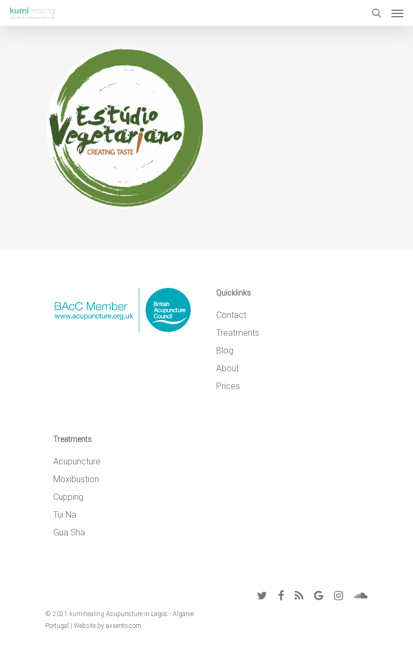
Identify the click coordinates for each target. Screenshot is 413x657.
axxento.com (123, 626)
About (227, 368)
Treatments (237, 333)
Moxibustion (76, 479)
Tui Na (64, 515)
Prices (228, 386)
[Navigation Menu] (397, 13)
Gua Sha (69, 532)
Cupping (68, 497)
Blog (224, 350)
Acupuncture (77, 461)
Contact (231, 315)
